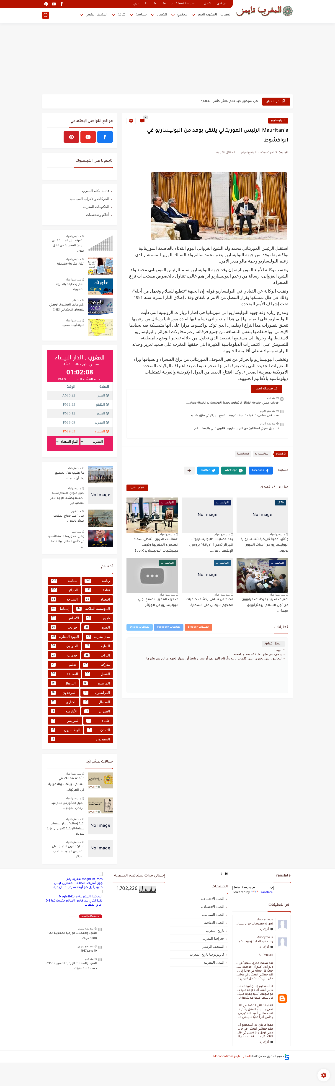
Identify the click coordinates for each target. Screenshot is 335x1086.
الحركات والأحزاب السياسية (89, 199)
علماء (99, 720)
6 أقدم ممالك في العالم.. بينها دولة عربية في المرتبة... (66, 784)
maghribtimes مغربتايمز (85, 879)
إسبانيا (60, 609)
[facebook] (61, 4)
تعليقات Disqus (139, 627)
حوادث (64, 627)
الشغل (98, 674)
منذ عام (271, 397)
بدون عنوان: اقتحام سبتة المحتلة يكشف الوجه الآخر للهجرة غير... (67, 498)
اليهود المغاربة (65, 637)
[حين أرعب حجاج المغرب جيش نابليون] (100, 518)
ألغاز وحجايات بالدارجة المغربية (70, 287)
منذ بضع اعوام (267, 410)
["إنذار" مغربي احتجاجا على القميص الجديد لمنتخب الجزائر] (100, 848)
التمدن (99, 730)
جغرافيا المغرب (213, 938)
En (164, 4)
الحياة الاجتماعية (212, 899)
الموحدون (64, 693)
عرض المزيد (137, 487)
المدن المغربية (214, 962)
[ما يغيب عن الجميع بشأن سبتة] (100, 474)
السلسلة (243, 454)
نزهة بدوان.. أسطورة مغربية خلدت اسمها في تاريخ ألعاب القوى (211, 101)
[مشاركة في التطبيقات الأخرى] (189, 471)
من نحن (221, 4)
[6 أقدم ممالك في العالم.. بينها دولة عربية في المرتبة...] (100, 780)
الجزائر (65, 590)
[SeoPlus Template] (286, 1057)
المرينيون (97, 683)
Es (155, 4)
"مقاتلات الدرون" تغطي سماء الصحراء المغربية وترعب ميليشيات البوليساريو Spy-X (156, 545)
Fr (146, 4)
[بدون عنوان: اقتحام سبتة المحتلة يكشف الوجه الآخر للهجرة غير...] (100, 495)
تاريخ (98, 618)
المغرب (225, 15)
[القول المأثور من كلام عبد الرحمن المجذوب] (100, 805)
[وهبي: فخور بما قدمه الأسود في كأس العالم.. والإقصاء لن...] (100, 538)
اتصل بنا (206, 4)
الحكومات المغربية (96, 207)
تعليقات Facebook (168, 627)
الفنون (97, 627)
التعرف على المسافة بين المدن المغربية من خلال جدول (68, 246)
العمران (97, 711)
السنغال (97, 702)
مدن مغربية (98, 637)
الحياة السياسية (213, 915)
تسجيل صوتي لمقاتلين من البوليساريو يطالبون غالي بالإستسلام (236, 428)
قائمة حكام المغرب (95, 191)
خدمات (64, 655)
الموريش (65, 720)
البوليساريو (278, 120)
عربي (136, 4)
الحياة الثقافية (214, 922)
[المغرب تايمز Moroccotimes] (264, 10)
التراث (97, 655)
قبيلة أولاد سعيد (73, 325)
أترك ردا (264, 929)
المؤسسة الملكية (93, 609)
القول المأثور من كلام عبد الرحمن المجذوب (67, 806)
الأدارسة (64, 711)
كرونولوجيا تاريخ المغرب (207, 954)
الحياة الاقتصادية (212, 907)
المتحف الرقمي (97, 15)
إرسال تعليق (273, 644)
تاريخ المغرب (215, 930)
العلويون (65, 646)
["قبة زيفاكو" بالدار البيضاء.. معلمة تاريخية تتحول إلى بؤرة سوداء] (100, 825)
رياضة (98, 581)
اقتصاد (162, 15)
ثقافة (122, 15)
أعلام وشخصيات (97, 215)
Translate (266, 892)
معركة (97, 665)
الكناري (64, 702)
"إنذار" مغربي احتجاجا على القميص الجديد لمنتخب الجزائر (68, 852)
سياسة (141, 15)
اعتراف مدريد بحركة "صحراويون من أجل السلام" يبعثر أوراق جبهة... (265, 605)
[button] (261, 471)
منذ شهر (76, 511)
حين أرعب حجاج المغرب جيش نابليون (68, 519)
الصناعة (65, 674)
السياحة (65, 599)
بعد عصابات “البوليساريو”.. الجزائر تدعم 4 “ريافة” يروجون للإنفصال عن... (211, 545)
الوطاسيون (66, 730)
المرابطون (97, 693)
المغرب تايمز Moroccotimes (232, 1056)
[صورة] (100, 242)
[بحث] (45, 15)
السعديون (81, 739)
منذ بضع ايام (74, 468)
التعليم (98, 646)
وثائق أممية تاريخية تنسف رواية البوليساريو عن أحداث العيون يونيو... (264, 545)
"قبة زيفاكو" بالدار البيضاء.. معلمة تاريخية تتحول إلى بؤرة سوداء (65, 829)
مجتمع (182, 15)
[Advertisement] (167, 59)
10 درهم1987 (89, 951)
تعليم (64, 665)
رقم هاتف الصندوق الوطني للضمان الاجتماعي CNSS (66, 307)
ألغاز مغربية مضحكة (70, 264)
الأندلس (65, 618)
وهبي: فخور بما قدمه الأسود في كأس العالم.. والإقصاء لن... (66, 541)
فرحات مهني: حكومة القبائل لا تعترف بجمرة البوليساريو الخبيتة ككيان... (232, 403)
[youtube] (54, 4)
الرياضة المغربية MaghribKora (81, 897)
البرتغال (64, 683)
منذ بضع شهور (85, 928)
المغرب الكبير (207, 15)
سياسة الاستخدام (183, 4)
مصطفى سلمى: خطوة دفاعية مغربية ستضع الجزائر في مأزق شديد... (233, 415)
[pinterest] (46, 4)
